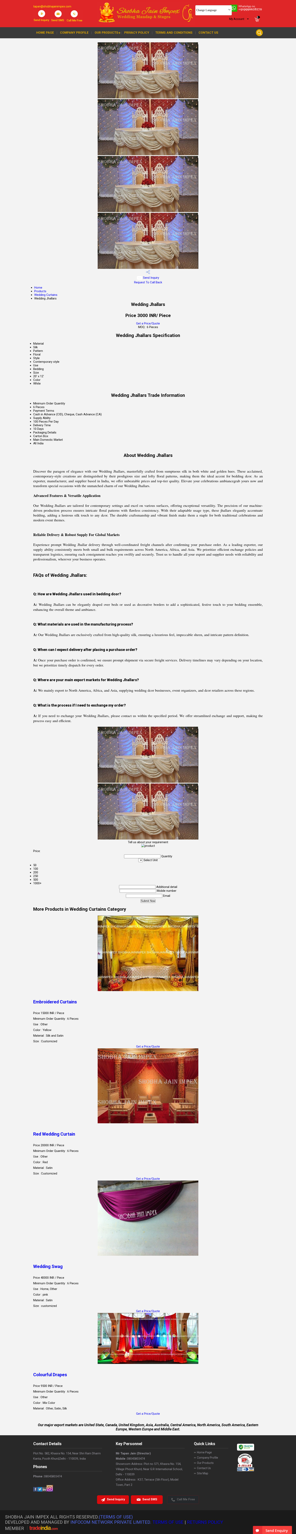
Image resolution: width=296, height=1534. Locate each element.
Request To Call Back (148, 282)
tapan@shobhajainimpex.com (52, 6)
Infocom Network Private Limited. (110, 1522)
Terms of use (167, 1522)
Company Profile (74, 32)
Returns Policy (205, 1522)
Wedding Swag (48, 1266)
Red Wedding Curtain (54, 1134)
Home (38, 287)
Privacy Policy (136, 32)
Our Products (106, 32)
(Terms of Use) (116, 1516)
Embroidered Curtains (55, 1001)
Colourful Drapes (50, 1374)
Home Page (45, 32)
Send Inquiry (150, 278)
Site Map (202, 1473)
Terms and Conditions (174, 32)
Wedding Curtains (45, 295)
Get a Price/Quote (148, 323)
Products (40, 291)
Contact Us (208, 32)
